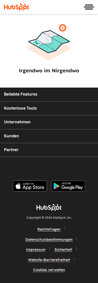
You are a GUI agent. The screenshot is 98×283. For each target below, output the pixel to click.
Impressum (35, 249)
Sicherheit (63, 249)
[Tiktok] (91, 166)
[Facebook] (15, 166)
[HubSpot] (16, 7)
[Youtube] (40, 166)
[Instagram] (28, 166)
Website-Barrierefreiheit (49, 259)
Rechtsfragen (49, 229)
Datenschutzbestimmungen (49, 239)
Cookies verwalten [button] (49, 269)
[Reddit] (78, 166)
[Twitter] (53, 166)
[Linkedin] (66, 166)
